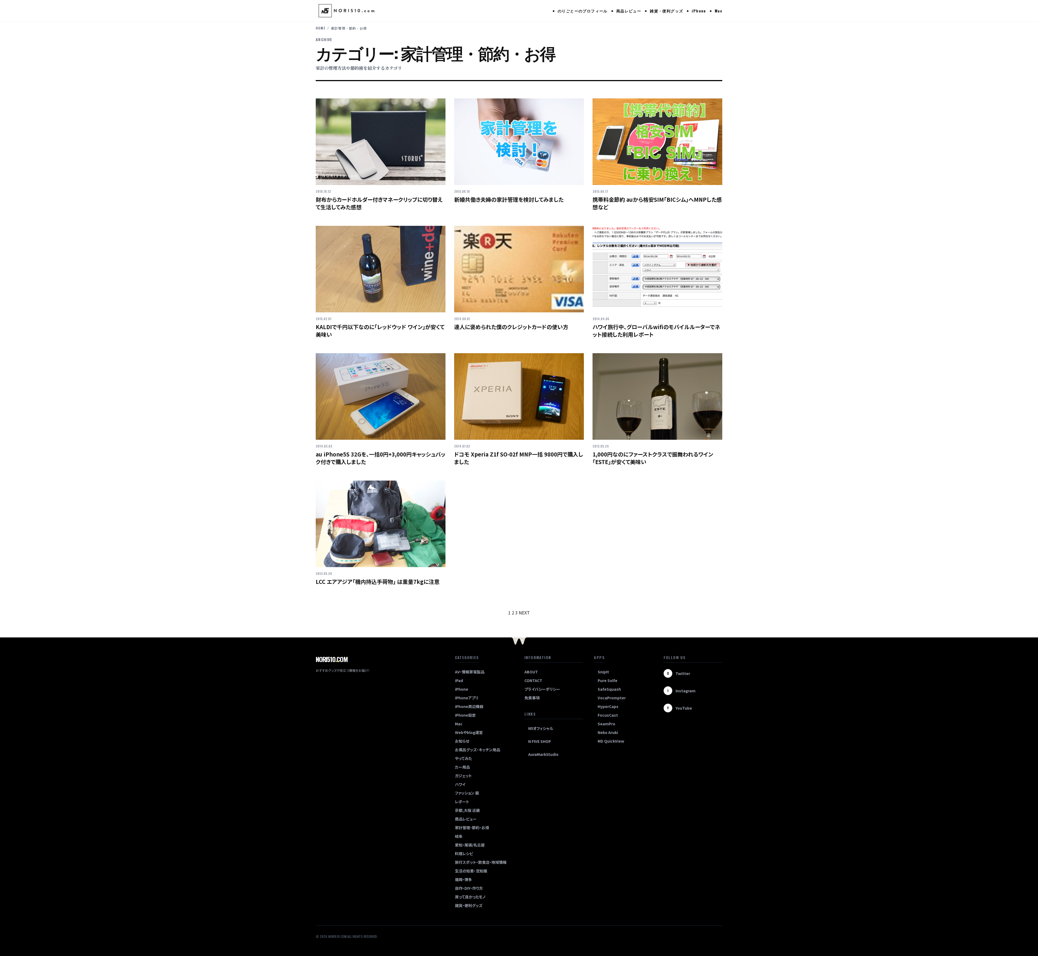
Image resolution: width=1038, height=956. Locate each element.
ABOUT (531, 671)
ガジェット (463, 775)
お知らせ (462, 741)
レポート (462, 801)
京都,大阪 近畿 (467, 810)
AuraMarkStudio (543, 754)
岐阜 (459, 836)
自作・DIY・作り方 (469, 888)
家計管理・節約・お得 (472, 827)
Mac (718, 11)
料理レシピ (464, 853)
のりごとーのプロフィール (583, 11)
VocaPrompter (612, 697)
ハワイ (460, 784)
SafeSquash (609, 689)
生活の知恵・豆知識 (471, 871)
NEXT (524, 612)
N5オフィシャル (540, 728)
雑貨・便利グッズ (666, 11)
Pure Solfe (607, 680)
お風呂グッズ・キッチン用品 (477, 749)
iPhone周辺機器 (469, 706)
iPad (459, 680)
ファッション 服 (467, 793)
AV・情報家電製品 (469, 671)
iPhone (699, 11)
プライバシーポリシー (542, 689)
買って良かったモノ (470, 896)
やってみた (463, 758)
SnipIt (603, 671)
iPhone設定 (465, 715)
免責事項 (532, 697)
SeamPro (606, 723)
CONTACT (533, 680)
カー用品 (462, 767)
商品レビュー (628, 11)
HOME (320, 28)
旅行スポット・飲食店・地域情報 (481, 862)
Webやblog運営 (469, 732)
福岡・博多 (463, 879)
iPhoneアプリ (466, 697)
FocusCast (608, 715)
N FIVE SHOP (539, 741)
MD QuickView (611, 741)
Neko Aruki (608, 732)
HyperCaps (608, 706)
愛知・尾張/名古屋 (470, 845)
